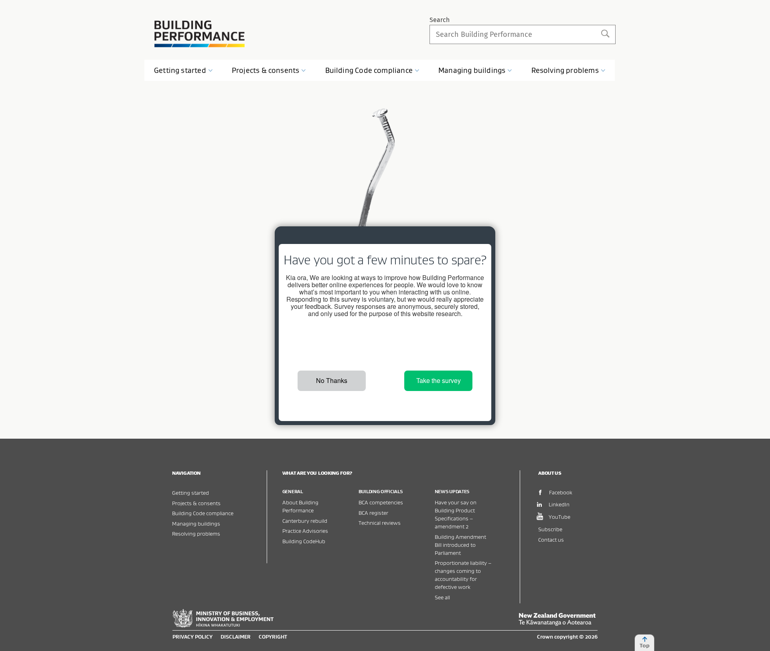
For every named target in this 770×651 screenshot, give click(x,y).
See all (442, 597)
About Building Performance (300, 506)
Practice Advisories (305, 530)
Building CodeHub (303, 541)
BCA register (373, 512)
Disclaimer (236, 636)
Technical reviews (380, 522)
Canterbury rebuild (304, 520)
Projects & (265, 70)
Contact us (551, 539)
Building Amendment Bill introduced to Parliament (460, 544)
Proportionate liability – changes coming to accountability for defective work (463, 574)
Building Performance (199, 33)
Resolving (565, 70)
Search (440, 20)
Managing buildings (196, 523)
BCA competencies (381, 502)
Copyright (273, 636)
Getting (180, 70)
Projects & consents (196, 503)
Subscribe (550, 529)
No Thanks (331, 380)
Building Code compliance (202, 513)
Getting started (190, 492)
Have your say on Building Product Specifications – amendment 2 (455, 514)
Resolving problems (196, 533)
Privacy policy (192, 636)
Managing (471, 70)
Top (645, 645)
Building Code (369, 70)
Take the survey (438, 380)
